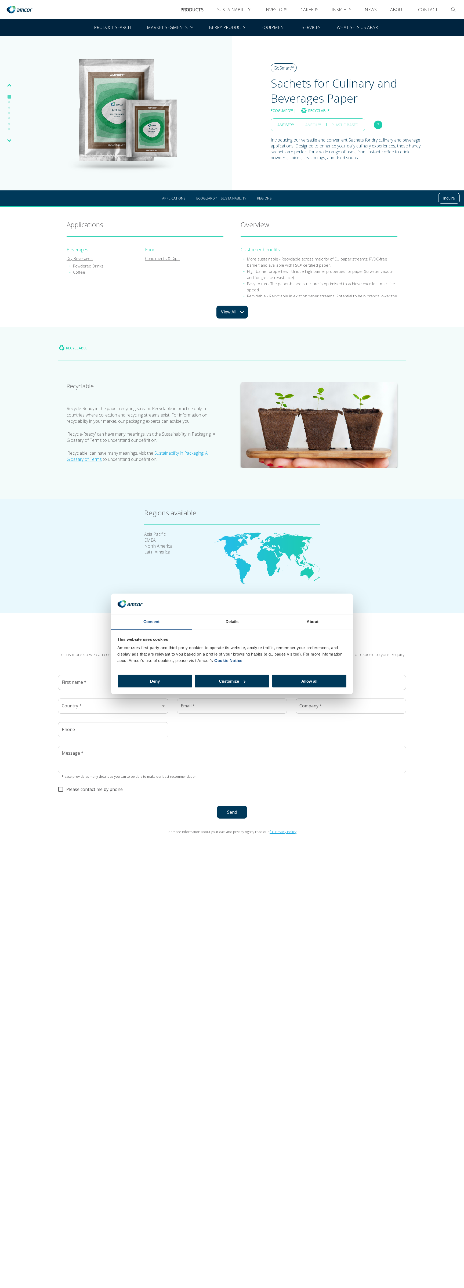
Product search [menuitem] (112, 27)
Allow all (309, 681)
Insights (341, 10)
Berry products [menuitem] (227, 27)
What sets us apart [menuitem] (358, 27)
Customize (229, 681)
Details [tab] (232, 621)
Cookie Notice (228, 660)
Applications (174, 198)
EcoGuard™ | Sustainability (221, 198)
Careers (309, 10)
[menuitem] (170, 27)
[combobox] (113, 706)
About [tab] (312, 621)
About (397, 10)
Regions (264, 198)
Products (192, 10)
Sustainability (234, 10)
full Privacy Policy (283, 831)
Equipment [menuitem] (273, 27)
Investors (275, 10)
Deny (155, 681)
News (371, 10)
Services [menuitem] (311, 27)
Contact (428, 10)
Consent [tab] (151, 621)
